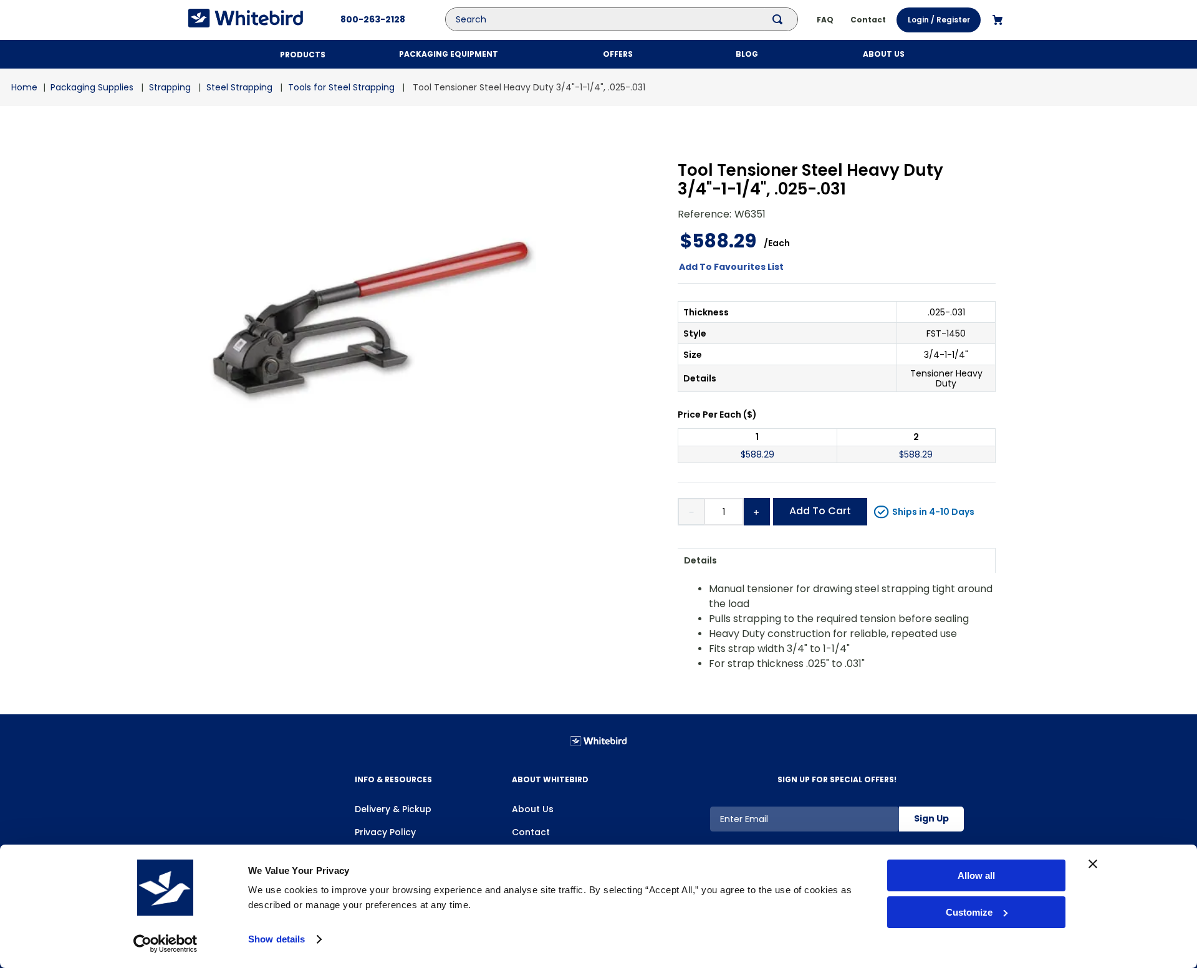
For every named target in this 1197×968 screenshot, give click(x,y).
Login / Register (939, 19)
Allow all (976, 875)
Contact (531, 832)
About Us (533, 809)
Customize (969, 912)
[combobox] (631, 19)
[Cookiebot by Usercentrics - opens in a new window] (165, 943)
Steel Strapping (239, 87)
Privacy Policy (385, 832)
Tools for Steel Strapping (341, 87)
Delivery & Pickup (393, 809)
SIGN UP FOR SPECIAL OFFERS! (837, 779)
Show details (276, 939)
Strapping (170, 87)
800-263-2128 (372, 19)
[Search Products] (779, 19)
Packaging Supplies (91, 87)
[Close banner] (1093, 864)
